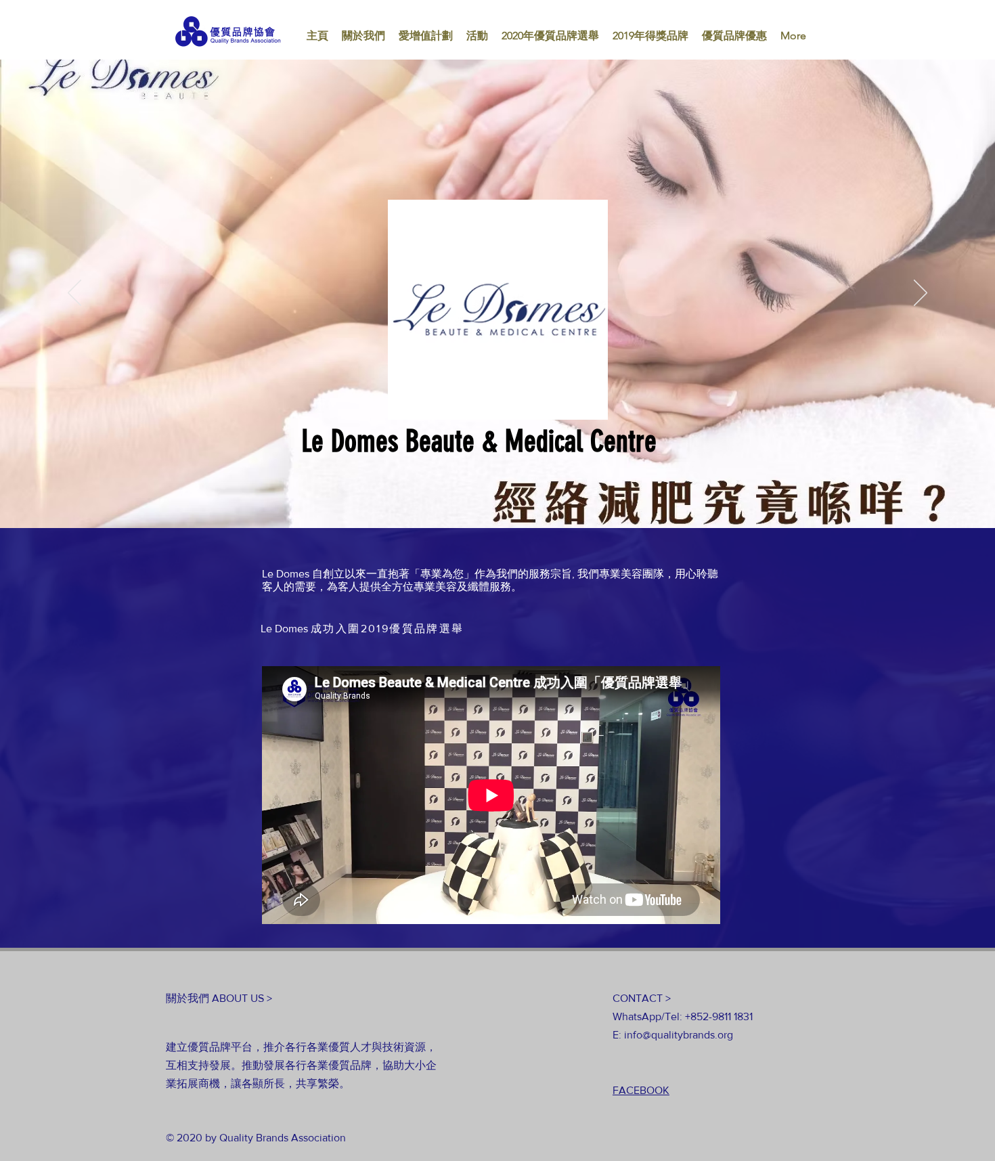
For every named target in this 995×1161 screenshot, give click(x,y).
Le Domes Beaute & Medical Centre (479, 441)
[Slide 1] (497, 501)
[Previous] (74, 294)
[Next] (920, 294)
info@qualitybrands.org (678, 1034)
